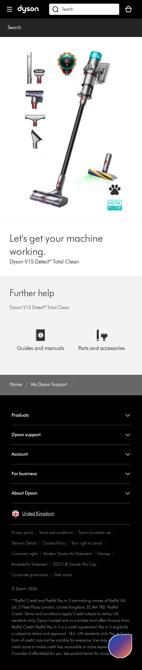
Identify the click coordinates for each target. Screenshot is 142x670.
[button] (33, 513)
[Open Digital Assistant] (120, 646)
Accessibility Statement (29, 564)
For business (24, 473)
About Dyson (24, 493)
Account (20, 454)
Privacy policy (22, 532)
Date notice (63, 574)
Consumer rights (25, 553)
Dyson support (26, 435)
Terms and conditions (56, 532)
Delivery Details (24, 543)
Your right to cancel (86, 543)
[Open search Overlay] (84, 9)
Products (20, 415)
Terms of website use (94, 532)
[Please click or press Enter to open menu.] (9, 9)
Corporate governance (30, 574)
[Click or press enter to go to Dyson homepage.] (28, 12)
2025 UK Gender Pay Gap (74, 564)
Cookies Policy (54, 543)
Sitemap (103, 553)
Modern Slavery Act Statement (67, 553)
